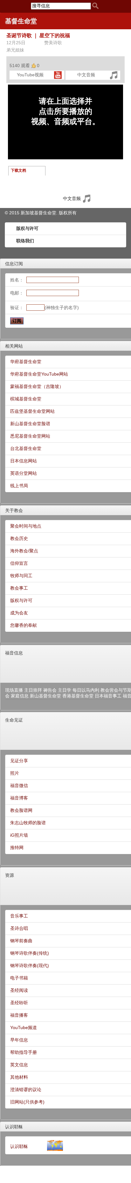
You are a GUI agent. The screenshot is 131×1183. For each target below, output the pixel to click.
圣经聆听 (19, 1002)
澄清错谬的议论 (25, 1089)
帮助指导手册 (23, 1052)
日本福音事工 (108, 695)
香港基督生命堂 (77, 695)
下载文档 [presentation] (18, 170)
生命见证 (14, 720)
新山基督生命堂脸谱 (30, 423)
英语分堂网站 (23, 473)
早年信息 (19, 1039)
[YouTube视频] (58, 74)
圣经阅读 (19, 990)
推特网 (17, 847)
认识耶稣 (14, 1126)
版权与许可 (27, 228)
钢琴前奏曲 (21, 940)
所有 (72, 212)
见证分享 (19, 760)
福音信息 (14, 652)
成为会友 (19, 612)
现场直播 (14, 690)
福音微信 (19, 785)
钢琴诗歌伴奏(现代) (29, 965)
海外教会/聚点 (24, 550)
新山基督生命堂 (45, 695)
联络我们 (25, 240)
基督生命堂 (21, 20)
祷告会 (50, 690)
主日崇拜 (33, 690)
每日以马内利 (85, 690)
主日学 (64, 690)
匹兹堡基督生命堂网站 (32, 411)
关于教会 (14, 510)
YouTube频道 (23, 1027)
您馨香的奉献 (23, 625)
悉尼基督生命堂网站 (30, 436)
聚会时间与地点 (25, 526)
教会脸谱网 (21, 810)
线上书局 (19, 485)
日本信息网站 (23, 460)
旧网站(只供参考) (27, 1101)
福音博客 (19, 797)
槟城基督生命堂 (25, 398)
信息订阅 (14, 263)
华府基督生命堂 (25, 361)
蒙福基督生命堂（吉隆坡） (37, 386)
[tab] (27, 171)
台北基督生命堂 (25, 448)
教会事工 (19, 588)
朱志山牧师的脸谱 (28, 822)
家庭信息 (20, 695)
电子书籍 (19, 977)
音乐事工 (19, 915)
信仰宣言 (19, 563)
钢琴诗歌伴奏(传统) (29, 953)
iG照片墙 (19, 835)
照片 (14, 773)
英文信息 (19, 1064)
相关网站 (14, 346)
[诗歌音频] (114, 74)
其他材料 (19, 1077)
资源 (9, 875)
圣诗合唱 (19, 928)
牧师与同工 (21, 575)
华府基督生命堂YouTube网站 (39, 374)
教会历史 (19, 538)
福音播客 (19, 1015)
